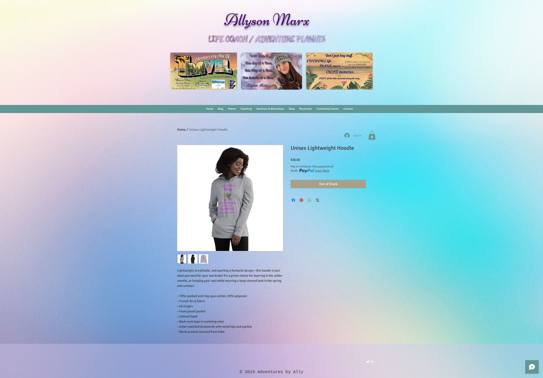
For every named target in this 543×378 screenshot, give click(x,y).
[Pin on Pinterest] (301, 200)
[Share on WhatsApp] (309, 200)
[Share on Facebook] (293, 200)
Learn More (322, 171)
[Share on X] (317, 200)
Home (181, 129)
